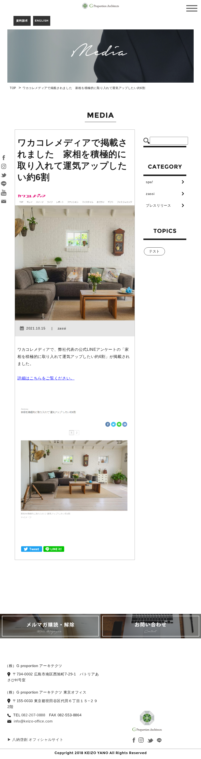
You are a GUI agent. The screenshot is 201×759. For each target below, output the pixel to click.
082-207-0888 (33, 715)
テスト (154, 251)
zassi (150, 194)
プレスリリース (158, 205)
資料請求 (22, 20)
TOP (13, 88)
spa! (149, 182)
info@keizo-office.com (33, 721)
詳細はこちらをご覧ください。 (46, 378)
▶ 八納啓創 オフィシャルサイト (35, 739)
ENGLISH (42, 20)
